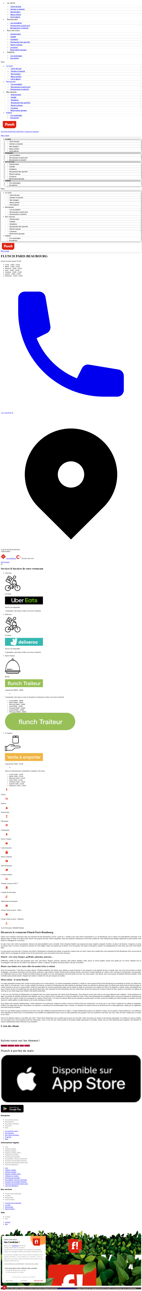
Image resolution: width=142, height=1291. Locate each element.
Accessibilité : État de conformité (16, 1158)
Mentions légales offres (13, 1153)
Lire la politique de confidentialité (14, 1264)
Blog (6, 1127)
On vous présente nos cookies (15, 1272)
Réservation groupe (18, 50)
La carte (9, 66)
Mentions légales (10, 1151)
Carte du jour (15, 6)
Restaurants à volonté (19, 89)
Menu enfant (15, 14)
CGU (6, 1147)
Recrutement (9, 1122)
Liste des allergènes (11, 1164)
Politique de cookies (12, 1155)
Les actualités (16, 23)
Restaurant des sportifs (20, 42)
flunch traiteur (16, 45)
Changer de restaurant (31, 131)
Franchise (8, 1125)
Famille (13, 37)
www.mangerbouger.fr (66, 1288)
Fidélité (10, 52)
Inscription (14, 58)
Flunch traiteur (10, 1199)
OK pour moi (38, 1281)
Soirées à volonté (17, 9)
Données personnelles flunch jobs (16, 1162)
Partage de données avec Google (15, 1270)
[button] (71, 62)
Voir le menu (5, 562)
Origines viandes (10, 1149)
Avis (6, 1219)
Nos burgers (15, 12)
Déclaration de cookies (31, 1264)
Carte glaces (15, 79)
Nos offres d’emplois (12, 1124)
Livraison (14, 47)
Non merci (9, 1281)
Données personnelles (12, 1157)
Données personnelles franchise (16, 1160)
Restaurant (12, 19)
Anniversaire (15, 34)
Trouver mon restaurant (13, 1193)
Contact (7, 1217)
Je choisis (24, 1281)
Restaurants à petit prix (20, 26)
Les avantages (16, 56)
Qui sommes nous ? (11, 1120)
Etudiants (14, 39)
